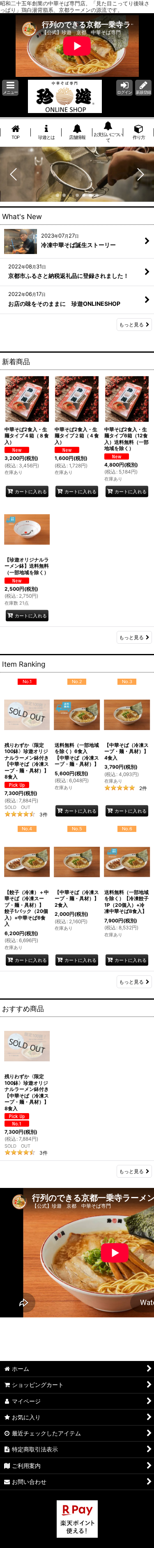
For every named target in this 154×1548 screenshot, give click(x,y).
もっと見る (131, 324)
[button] (10, 88)
